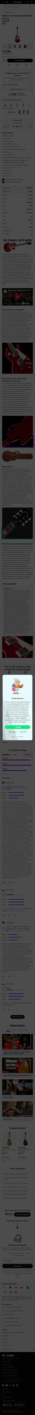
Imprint (13, 736)
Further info (23, 732)
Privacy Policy (20, 736)
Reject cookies (13, 732)
